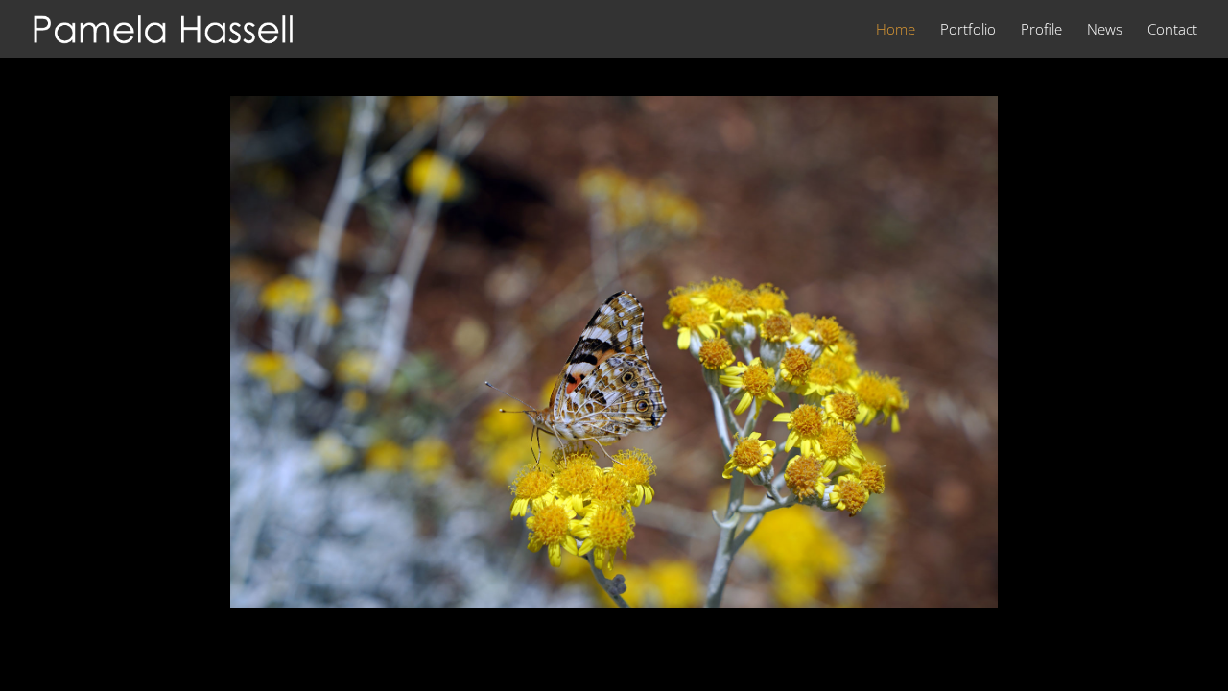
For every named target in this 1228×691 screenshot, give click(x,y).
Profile (1041, 30)
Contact (1172, 30)
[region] (614, 352)
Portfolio (968, 30)
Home (895, 30)
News (1104, 30)
